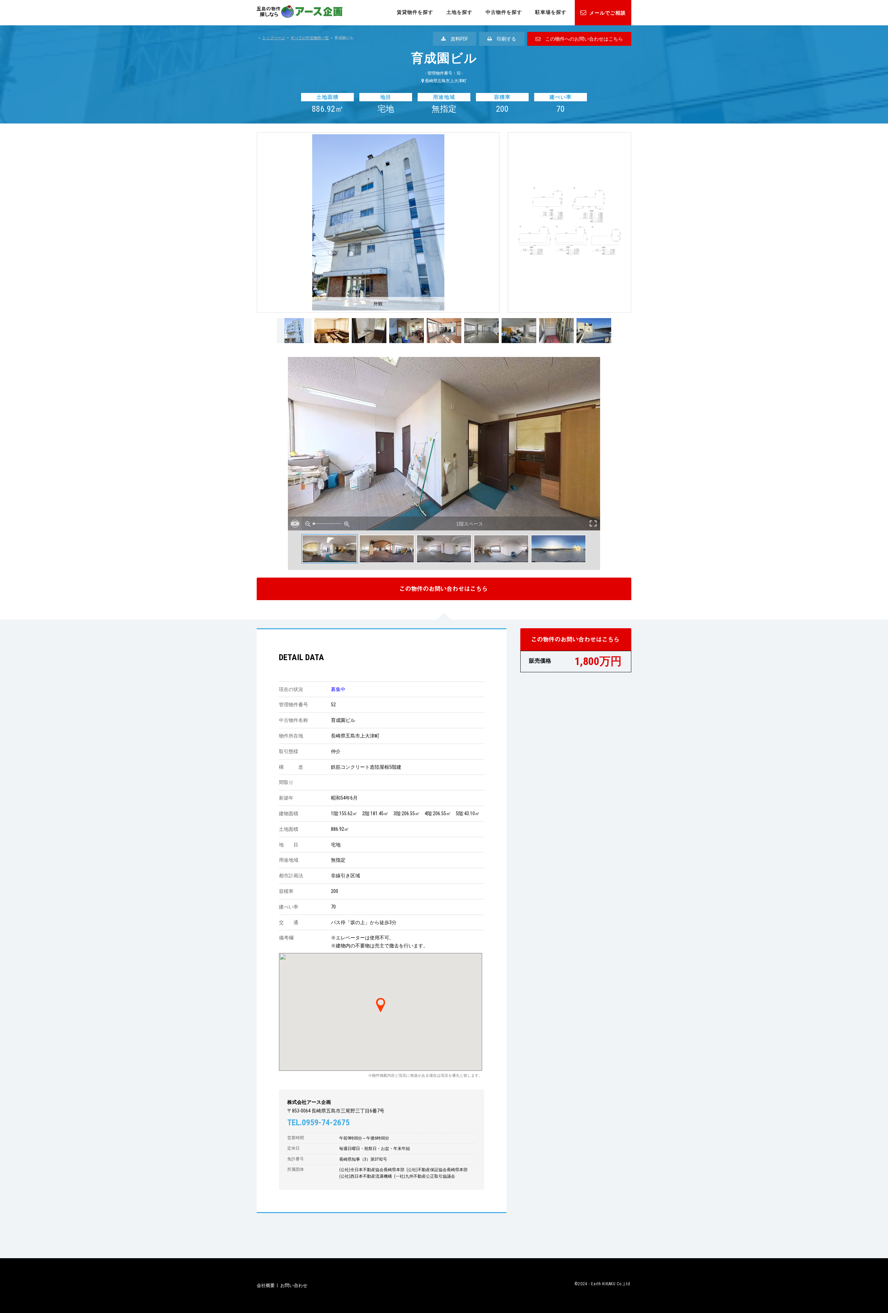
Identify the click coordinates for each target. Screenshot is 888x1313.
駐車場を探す (550, 12)
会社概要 (266, 1285)
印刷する (504, 39)
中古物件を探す (504, 12)
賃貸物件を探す (415, 12)
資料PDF (457, 39)
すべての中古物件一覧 (310, 38)
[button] (380, 1002)
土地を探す (459, 12)
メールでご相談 (607, 13)
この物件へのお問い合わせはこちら (581, 39)
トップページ (273, 38)
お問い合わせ (293, 1285)
